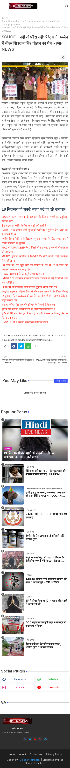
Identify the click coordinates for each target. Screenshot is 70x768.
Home (11, 754)
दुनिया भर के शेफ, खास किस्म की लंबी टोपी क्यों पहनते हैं (28, 309)
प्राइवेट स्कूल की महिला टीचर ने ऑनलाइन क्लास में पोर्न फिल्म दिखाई (35, 291)
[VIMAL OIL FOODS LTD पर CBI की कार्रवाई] (13, 516)
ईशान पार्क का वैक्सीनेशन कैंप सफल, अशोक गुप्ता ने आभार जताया (43, 645)
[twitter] (30, 739)
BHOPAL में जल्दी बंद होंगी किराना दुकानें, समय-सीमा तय (29, 287)
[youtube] (35, 739)
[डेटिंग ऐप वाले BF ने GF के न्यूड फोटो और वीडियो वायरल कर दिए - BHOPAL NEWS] (13, 473)
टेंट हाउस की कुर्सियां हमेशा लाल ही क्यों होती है (24, 225)
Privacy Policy (54, 754)
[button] (66, 6)
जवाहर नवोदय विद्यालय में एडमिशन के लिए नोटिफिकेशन (28, 304)
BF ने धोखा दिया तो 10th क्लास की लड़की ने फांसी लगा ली (47, 602)
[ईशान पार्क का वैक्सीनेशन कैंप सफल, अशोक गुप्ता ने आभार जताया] (13, 646)
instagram (20, 687)
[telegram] (45, 739)
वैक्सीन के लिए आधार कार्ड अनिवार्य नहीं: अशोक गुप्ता (45, 537)
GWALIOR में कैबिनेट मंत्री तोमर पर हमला (23, 274)
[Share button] (35, 346)
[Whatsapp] (28, 346)
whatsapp (55, 679)
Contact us (36, 754)
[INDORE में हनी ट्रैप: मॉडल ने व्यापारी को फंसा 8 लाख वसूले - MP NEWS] (13, 581)
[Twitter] (21, 346)
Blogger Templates (30, 759)
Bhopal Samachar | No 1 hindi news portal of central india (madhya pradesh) (31, 23)
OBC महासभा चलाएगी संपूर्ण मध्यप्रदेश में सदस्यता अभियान (46, 624)
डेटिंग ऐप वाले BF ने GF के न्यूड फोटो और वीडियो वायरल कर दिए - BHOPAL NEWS (46, 472)
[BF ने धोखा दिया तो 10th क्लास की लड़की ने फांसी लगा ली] (13, 603)
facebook (20, 679)
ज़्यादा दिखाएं (61, 380)
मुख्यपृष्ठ (5, 17)
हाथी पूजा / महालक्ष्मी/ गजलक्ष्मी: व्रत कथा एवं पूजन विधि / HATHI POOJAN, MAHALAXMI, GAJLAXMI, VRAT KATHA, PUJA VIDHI (46, 494)
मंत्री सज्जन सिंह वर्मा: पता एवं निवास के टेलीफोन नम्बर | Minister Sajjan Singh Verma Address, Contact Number (45, 559)
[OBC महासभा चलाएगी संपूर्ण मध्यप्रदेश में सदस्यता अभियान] (13, 625)
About (22, 754)
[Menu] (4, 6)
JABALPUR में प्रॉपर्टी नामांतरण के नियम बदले (25, 322)
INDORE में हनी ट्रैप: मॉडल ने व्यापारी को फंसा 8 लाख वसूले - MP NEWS (46, 580)
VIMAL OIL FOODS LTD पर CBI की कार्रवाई (46, 515)
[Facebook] (14, 346)
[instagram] (40, 739)
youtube (55, 687)
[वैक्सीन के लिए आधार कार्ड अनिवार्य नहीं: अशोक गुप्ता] (13, 538)
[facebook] (25, 739)
